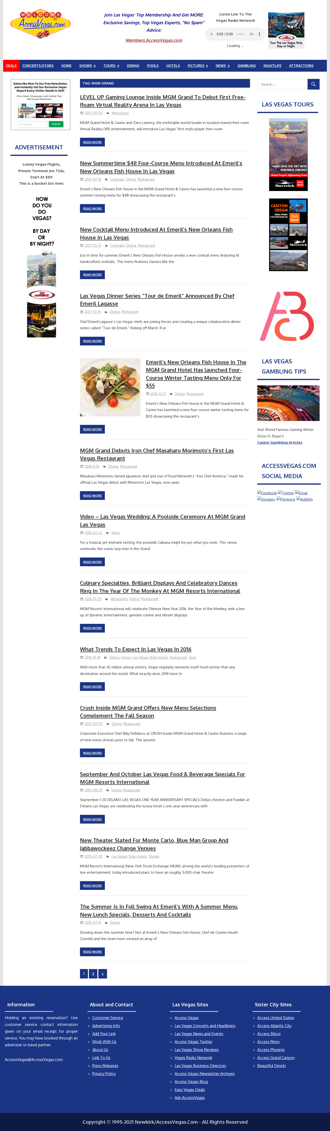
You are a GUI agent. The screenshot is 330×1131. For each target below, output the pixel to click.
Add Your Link (104, 1033)
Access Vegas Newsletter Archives (205, 1073)
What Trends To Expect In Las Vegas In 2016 (135, 649)
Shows (85, 65)
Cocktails (117, 179)
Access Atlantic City (274, 1025)
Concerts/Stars (38, 65)
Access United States (275, 1017)
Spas (192, 657)
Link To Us (101, 1057)
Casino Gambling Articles (279, 442)
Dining (133, 65)
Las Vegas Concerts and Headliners (205, 1025)
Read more (92, 142)
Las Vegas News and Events (199, 1033)
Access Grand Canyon (276, 1057)
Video (115, 533)
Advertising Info (106, 1025)
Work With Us (104, 1041)
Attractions (301, 65)
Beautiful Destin (271, 1065)
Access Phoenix (271, 1049)
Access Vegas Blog (191, 1081)
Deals (11, 65)
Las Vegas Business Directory (200, 1065)
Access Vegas (187, 1017)
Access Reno (268, 1041)
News (221, 65)
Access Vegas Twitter (193, 1041)
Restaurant (146, 179)
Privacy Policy (104, 1073)
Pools (153, 65)
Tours (109, 65)
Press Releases (105, 1065)
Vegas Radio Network (193, 1057)
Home (66, 65)
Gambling (246, 65)
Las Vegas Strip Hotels (150, 657)
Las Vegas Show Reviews (197, 1049)
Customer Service (107, 1017)
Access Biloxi (268, 1033)
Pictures (196, 65)
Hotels (173, 65)
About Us (100, 1049)
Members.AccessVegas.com (153, 40)
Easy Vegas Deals (190, 1089)
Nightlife (272, 65)
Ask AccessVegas (190, 1097)
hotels (126, 657)
